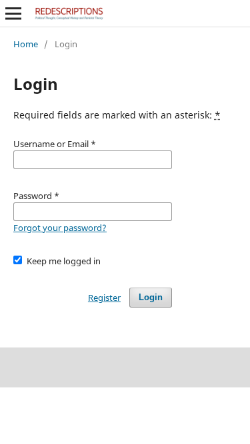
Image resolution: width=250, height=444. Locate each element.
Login (151, 297)
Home (25, 44)
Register (104, 298)
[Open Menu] (13, 13)
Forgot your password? (60, 228)
